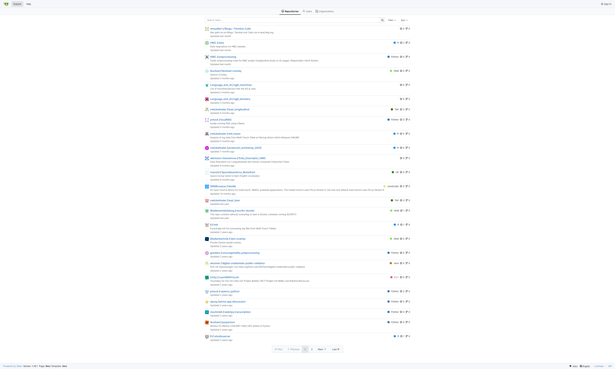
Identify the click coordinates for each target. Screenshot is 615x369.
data (221, 42)
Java (396, 263)
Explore (17, 4)
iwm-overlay (238, 238)
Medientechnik (219, 238)
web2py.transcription (237, 312)
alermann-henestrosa (223, 158)
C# (397, 172)
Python (395, 56)
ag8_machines (243, 84)
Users (309, 11)
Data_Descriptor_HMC (252, 158)
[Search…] (382, 20)
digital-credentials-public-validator (243, 263)
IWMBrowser (218, 186)
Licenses (599, 366)
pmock (214, 119)
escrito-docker (245, 210)
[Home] (6, 4)
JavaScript (393, 186)
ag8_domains (242, 99)
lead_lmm (234, 200)
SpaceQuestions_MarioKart (238, 172)
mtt (216, 224)
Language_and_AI (221, 84)
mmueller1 (216, 28)
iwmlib (232, 186)
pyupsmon (228, 322)
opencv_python (230, 291)
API (610, 366)
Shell (396, 70)
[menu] (573, 366)
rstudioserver (222, 336)
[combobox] (392, 20)
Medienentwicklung (222, 210)
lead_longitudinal (238, 109)
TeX (397, 109)
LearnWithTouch (229, 277)
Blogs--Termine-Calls (238, 28)
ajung (213, 301)
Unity (213, 277)
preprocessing (227, 56)
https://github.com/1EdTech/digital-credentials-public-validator (271, 266)
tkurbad (215, 70)
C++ (396, 277)
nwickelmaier (218, 109)
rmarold (215, 172)
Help (28, 4)
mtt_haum (234, 133)
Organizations (326, 11)
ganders (215, 252)
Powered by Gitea (12, 366)
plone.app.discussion (232, 301)
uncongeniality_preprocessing (240, 252)
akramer (215, 263)
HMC (213, 42)
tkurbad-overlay (232, 70)
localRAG (226, 119)
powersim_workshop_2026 (244, 147)
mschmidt (216, 312)
